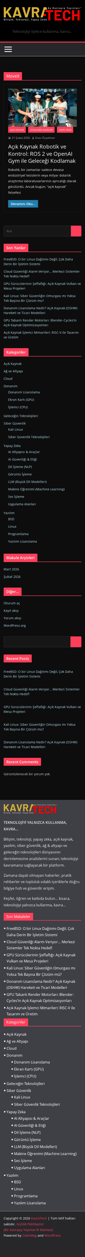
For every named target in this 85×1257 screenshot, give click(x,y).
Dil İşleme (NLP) (20, 467)
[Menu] (8, 49)
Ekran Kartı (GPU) (21, 399)
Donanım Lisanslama (24, 392)
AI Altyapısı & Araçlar (24, 452)
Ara (76, 642)
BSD (11, 519)
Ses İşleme (16, 496)
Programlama (18, 534)
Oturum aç (12, 603)
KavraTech (39, 1218)
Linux (12, 526)
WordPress (52, 1235)
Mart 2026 (11, 569)
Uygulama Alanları (41, 129)
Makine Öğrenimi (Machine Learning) (36, 489)
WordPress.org (15, 625)
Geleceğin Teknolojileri (21, 416)
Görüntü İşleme (20, 474)
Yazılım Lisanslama (22, 541)
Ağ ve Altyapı (13, 371)
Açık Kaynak (17, 129)
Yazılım (9, 513)
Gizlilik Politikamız (30, 1224)
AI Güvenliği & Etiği (22, 459)
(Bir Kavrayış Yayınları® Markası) (28, 1230)
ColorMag (29, 1235)
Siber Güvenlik (15, 423)
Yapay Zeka (65, 129)
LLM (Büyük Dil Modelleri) (27, 482)
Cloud (8, 378)
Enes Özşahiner (45, 138)
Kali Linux (15, 429)
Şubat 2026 (12, 576)
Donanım (10, 386)
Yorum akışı (12, 618)
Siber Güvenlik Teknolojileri (29, 437)
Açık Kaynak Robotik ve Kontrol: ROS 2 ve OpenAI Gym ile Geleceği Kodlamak (42, 153)
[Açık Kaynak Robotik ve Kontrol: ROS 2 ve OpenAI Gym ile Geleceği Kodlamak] (42, 108)
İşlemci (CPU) (18, 407)
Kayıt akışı (11, 610)
